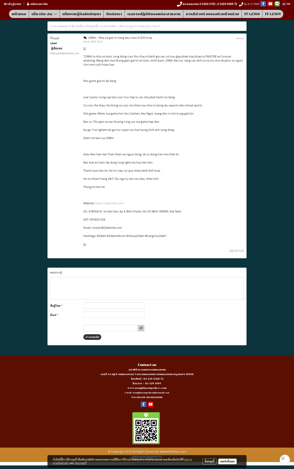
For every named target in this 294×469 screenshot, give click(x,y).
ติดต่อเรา (114, 14)
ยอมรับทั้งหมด (227, 461)
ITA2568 (252, 14)
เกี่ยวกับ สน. (42, 14)
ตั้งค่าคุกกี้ (209, 461)
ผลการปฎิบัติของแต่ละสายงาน (154, 14)
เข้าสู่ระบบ (14, 4)
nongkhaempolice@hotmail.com (151, 393)
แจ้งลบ (240, 38)
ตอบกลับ (93, 337)
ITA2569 (273, 14)
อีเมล (54, 315)
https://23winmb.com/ (109, 203)
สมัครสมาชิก (38, 4)
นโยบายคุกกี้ (80, 463)
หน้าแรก (19, 14)
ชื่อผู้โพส (56, 306)
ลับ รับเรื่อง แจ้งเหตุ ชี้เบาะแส (89, 26)
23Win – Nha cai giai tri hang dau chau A (134, 26)
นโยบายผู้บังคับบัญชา (81, 14)
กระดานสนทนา (59, 26)
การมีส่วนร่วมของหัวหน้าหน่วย (212, 14)
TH (288, 4)
